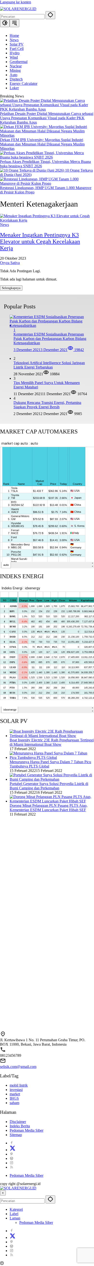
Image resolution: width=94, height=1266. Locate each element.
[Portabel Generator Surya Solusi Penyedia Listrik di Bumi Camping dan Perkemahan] (52, 779)
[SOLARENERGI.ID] (18, 9)
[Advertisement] (47, 876)
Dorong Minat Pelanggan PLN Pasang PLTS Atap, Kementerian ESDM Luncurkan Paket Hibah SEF (48, 807)
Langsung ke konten (15, 2)
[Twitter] (12, 1150)
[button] (50, 15)
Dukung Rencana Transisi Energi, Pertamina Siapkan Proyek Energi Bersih (47, 405)
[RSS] (11, 1167)
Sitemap (16, 1135)
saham (14, 1103)
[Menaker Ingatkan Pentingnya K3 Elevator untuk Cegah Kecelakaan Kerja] (47, 220)
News (4, 225)
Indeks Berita (20, 1126)
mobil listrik (19, 1085)
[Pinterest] (11, 1154)
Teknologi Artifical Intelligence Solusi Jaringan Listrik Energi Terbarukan (49, 365)
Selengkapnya (11, 288)
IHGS (14, 1098)
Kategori (16, 1209)
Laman (15, 1218)
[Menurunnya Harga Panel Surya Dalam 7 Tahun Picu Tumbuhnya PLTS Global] (52, 757)
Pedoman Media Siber (26, 1130)
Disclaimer (18, 1122)
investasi (16, 1090)
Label (14, 1214)
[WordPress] (11, 1158)
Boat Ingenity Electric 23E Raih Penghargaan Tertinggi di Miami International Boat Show (52, 742)
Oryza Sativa (10, 263)
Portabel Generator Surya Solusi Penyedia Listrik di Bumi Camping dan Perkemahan (49, 786)
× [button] (3, 1193)
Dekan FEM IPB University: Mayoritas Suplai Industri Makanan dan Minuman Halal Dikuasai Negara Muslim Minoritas (42, 144)
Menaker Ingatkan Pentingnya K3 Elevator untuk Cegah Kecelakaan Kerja (40, 241)
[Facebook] (11, 1143)
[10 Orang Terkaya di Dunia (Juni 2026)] (32, 170)
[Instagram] (11, 1163)
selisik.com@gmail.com (18, 1067)
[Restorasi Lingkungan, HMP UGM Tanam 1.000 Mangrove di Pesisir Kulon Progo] (47, 183)
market (15, 1094)
